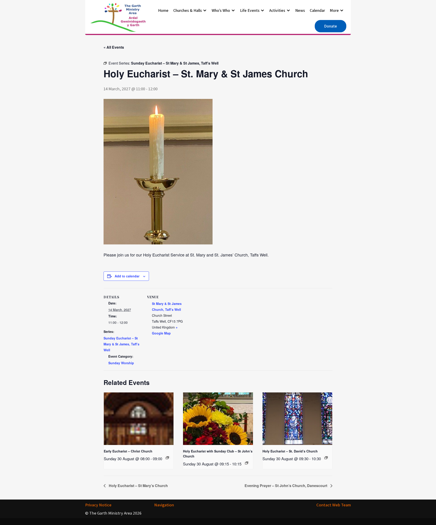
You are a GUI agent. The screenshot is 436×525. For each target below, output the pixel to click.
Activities (277, 10)
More (334, 10)
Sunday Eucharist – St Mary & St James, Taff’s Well (121, 344)
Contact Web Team (333, 504)
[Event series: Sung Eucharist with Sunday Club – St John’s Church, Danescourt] (246, 463)
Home (163, 10)
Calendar (317, 10)
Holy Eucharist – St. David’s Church (290, 451)
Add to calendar (127, 276)
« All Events (114, 47)
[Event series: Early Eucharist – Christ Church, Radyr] (167, 457)
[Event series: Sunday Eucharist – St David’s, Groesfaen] (326, 457)
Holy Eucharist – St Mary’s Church (138, 485)
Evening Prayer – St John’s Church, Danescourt (286, 485)
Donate (330, 26)
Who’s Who (221, 10)
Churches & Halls (187, 10)
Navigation (164, 504)
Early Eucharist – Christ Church (128, 451)
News (300, 10)
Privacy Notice (98, 504)
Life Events (250, 10)
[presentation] (138, 418)
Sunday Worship (121, 363)
